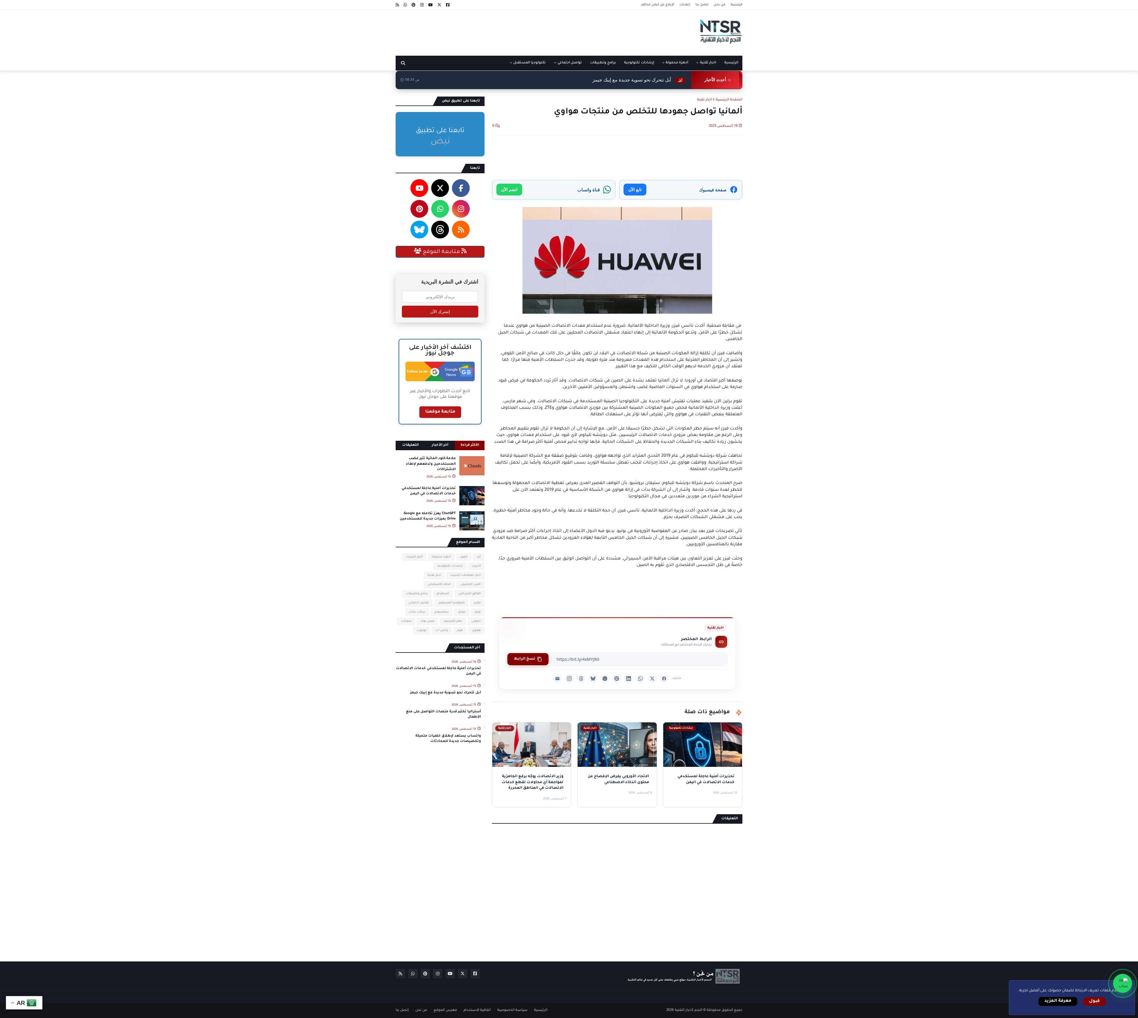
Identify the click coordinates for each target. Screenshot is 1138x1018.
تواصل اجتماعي (418, 603)
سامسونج (441, 612)
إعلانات (685, 5)
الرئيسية (736, 5)
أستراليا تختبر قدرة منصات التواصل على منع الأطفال (618, 79)
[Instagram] (569, 678)
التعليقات (410, 445)
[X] (652, 678)
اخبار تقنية (704, 100)
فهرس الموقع (445, 1010)
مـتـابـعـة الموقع (441, 252)
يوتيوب (421, 630)
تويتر (478, 612)
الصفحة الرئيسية (729, 100)
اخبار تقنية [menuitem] (708, 63)
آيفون (463, 557)
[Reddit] (605, 678)
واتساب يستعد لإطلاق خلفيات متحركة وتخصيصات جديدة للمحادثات (448, 738)
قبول (1094, 1001)
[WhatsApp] (640, 678)
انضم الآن (509, 189)
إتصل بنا (702, 5)
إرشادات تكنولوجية (450, 566)
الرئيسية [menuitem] (731, 63)
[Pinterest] (616, 678)
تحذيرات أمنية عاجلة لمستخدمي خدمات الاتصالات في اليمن (429, 491)
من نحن (719, 5)
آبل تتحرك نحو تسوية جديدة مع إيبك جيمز (445, 693)
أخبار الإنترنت (414, 557)
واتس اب (441, 630)
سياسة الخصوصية (512, 1010)
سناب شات (417, 612)
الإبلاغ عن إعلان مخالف (657, 5)
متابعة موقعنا (440, 412)
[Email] (557, 678)
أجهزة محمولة (441, 557)
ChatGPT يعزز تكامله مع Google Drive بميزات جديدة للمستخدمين (428, 516)
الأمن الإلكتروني (470, 584)
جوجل (462, 612)
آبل (479, 557)
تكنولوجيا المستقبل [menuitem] (529, 63)
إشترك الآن (440, 311)
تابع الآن (635, 189)
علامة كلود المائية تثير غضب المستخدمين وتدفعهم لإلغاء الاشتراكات (431, 464)
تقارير (477, 603)
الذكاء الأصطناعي (439, 584)
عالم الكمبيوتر (453, 621)
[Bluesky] (593, 678)
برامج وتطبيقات (417, 593)
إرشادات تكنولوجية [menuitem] (639, 63)
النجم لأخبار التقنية (688, 1010)
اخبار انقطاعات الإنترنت (465, 575)
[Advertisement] (503, 30)
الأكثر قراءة (470, 445)
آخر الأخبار (440, 445)
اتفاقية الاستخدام (477, 1010)
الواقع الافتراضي (469, 593)
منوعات (406, 621)
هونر (460, 630)
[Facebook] (664, 678)
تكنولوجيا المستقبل (451, 603)
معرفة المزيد (1057, 1001)
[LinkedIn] (628, 678)
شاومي (476, 621)
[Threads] (581, 678)
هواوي (476, 630)
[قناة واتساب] (1122, 983)
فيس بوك (427, 621)
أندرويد (476, 566)
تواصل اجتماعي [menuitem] (569, 63)
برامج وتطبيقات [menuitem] (603, 63)
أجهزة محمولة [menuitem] (677, 63)
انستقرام (443, 593)
